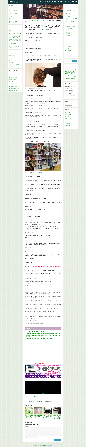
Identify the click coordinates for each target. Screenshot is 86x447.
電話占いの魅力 (68, 35)
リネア (27, 29)
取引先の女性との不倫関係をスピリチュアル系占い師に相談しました (38, 416)
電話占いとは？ (68, 33)
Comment (26, 426)
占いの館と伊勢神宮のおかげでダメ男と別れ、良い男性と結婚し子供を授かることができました (43, 333)
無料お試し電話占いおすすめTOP (71, 10)
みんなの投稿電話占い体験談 (70, 46)
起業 (69, 78)
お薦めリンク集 (67, 125)
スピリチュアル (28, 396)
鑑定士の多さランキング (13, 77)
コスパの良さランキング (13, 83)
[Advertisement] (43, 354)
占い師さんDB (47, 1)
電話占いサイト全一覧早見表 (70, 26)
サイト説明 (66, 52)
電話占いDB (41, 1)
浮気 (37, 396)
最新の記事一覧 (30, 20)
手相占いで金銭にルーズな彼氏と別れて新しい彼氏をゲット (37, 331)
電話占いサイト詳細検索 (69, 28)
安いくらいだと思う (69, 92)
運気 (72, 78)
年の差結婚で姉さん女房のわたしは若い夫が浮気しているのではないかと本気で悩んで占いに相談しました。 (57, 417)
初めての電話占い (60, 1)
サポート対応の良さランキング (14, 88)
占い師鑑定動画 (11, 58)
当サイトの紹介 (74, 1)
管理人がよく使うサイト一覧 (70, 24)
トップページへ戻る (68, 127)
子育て (71, 74)
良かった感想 (54, 1)
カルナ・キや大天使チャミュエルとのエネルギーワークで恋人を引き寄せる (29, 416)
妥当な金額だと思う (69, 90)
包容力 (71, 71)
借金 (32, 396)
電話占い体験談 (67, 1)
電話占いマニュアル (69, 43)
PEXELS (41, 88)
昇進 (75, 74)
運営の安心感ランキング (13, 90)
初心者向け (67, 71)
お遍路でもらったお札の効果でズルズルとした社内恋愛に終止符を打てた (39, 338)
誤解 (68, 78)
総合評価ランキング (12, 75)
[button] (52, 387)
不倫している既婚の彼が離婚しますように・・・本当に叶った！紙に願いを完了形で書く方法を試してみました (15, 45)
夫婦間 (74, 72)
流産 (68, 75)
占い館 (66, 72)
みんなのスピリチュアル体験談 (39, 20)
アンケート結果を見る (70, 95)
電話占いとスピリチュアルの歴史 (71, 40)
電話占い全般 (11, 62)
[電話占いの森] (13, 2)
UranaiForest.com (43, 445)
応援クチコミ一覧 (68, 118)
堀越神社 (72, 72)
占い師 (74, 71)
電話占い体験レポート (12, 55)
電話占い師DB (67, 116)
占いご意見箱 (11, 60)
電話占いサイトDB (68, 114)
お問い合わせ (67, 121)
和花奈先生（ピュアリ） (13, 33)
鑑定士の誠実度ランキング (13, 81)
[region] (43, 387)
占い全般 (10, 66)
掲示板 (68, 74)
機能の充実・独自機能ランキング (14, 86)
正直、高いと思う (69, 88)
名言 (69, 72)
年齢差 (35, 396)
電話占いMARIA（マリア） (13, 30)
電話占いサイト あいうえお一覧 (71, 21)
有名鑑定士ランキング (12, 79)
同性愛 (68, 72)
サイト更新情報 (67, 54)
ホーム (26, 20)
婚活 (66, 74)
